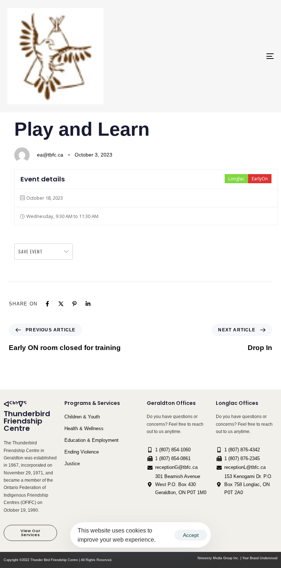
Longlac (236, 179)
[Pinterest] (74, 303)
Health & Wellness (84, 428)
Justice (72, 463)
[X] (61, 303)
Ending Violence (81, 452)
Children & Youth (82, 417)
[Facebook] (47, 303)
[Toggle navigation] (229, 56)
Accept (191, 535)
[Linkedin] (88, 303)
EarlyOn (260, 179)
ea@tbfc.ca (50, 155)
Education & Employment (91, 440)
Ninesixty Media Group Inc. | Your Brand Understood (237, 558)
